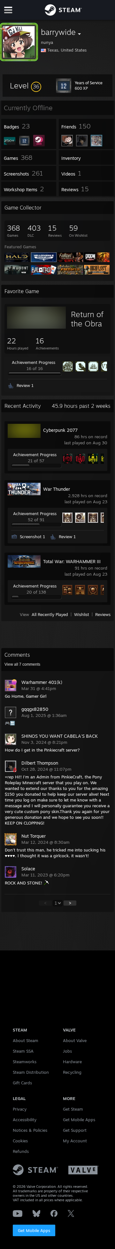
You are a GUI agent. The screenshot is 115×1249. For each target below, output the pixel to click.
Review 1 (25, 385)
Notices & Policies (30, 1130)
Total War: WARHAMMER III (72, 561)
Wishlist (81, 614)
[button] (25, 85)
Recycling (72, 1072)
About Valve (75, 1040)
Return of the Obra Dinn (87, 323)
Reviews (103, 614)
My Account (75, 1140)
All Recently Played (50, 614)
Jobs (67, 1051)
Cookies (20, 1140)
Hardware (72, 1061)
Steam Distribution (31, 1072)
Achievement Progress (33, 362)
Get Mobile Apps (34, 1230)
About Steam (25, 1040)
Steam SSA (23, 1051)
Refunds (21, 1151)
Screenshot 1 (32, 536)
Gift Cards (22, 1082)
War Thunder (56, 489)
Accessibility (24, 1119)
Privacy (20, 1109)
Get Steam (73, 1109)
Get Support (75, 1130)
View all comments (22, 664)
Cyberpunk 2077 (60, 430)
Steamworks (24, 1061)
